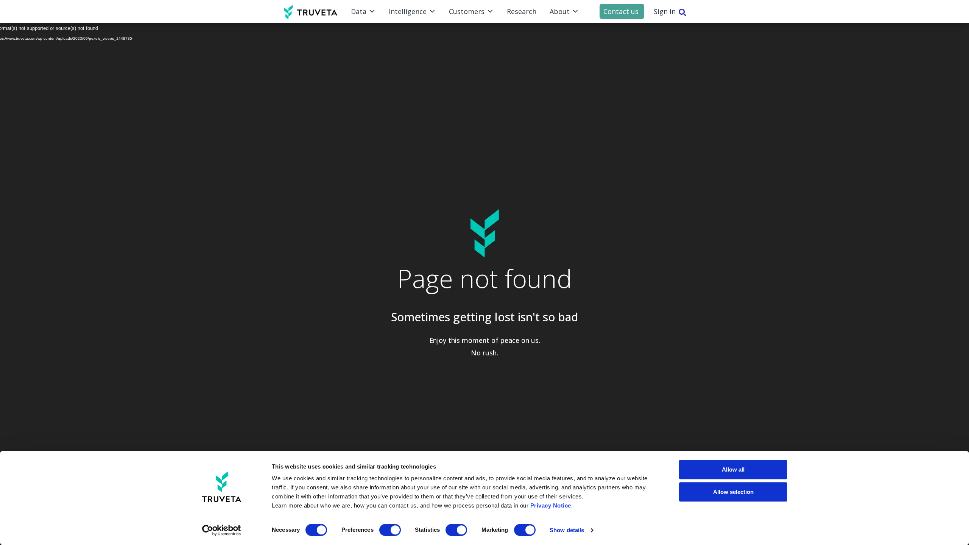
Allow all (733, 469)
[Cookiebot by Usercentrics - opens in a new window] (222, 530)
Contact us (621, 11)
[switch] (390, 530)
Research (521, 11)
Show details (567, 530)
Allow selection (733, 492)
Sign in (665, 11)
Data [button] (358, 11)
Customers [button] (466, 11)
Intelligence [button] (408, 11)
